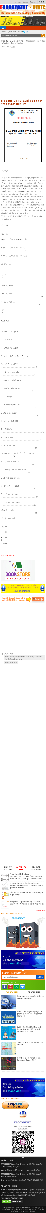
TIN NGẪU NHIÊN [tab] (34, 992)
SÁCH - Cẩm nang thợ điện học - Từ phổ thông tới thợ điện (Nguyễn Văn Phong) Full (29, 1014)
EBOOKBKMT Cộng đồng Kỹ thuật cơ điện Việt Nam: (20, 1164)
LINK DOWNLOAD (7, 555)
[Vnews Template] (23, 10)
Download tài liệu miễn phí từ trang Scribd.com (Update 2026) (29, 1059)
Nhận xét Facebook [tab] (8, 868)
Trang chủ (4, 41)
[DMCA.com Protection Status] (12, 1201)
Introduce (18, 2)
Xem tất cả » (40, 911)
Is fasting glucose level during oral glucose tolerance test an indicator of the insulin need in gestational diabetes (26, 885)
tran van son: (6, 1180)
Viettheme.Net (6, 1209)
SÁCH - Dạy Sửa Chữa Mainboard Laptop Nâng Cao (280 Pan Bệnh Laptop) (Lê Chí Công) (29, 1029)
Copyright (33, 2)
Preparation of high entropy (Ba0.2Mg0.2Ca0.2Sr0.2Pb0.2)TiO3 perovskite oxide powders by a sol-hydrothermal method (26, 876)
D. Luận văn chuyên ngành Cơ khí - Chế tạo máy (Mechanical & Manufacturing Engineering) (24, 658)
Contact (41, 2)
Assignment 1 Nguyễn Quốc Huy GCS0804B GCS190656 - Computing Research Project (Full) (27, 903)
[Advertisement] (23, 73)
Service (25, 2)
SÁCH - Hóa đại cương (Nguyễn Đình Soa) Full (30, 1043)
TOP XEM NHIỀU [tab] (12, 992)
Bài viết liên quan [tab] (21, 868)
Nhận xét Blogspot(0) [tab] (36, 868)
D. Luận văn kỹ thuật (17, 41)
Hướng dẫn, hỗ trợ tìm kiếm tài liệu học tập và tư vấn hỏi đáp (30, 997)
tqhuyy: (3, 1170)
